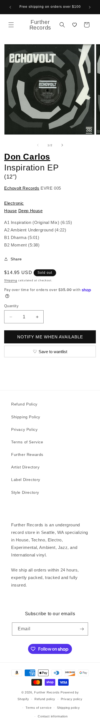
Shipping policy (68, 707)
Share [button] (16, 259)
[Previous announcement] (10, 7)
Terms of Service (27, 442)
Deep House (30, 210)
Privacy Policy (24, 429)
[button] (11, 25)
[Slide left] (38, 145)
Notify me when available (50, 336)
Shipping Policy (25, 417)
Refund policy (44, 699)
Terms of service (38, 707)
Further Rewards (27, 454)
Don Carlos (27, 156)
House (10, 210)
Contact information (53, 716)
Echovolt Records (21, 188)
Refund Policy (24, 404)
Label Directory (25, 479)
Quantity (11, 306)
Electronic (14, 203)
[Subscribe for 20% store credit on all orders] (82, 629)
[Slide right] (62, 145)
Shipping (10, 280)
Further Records (47, 692)
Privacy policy (71, 699)
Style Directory (25, 492)
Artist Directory (25, 467)
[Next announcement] (90, 7)
